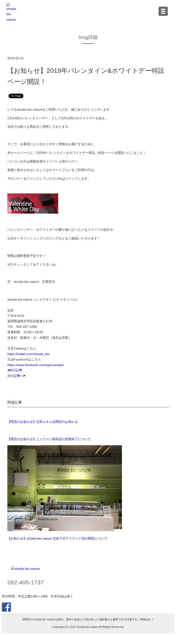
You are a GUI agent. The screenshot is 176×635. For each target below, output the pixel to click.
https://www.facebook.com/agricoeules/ (35, 365)
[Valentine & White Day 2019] (32, 212)
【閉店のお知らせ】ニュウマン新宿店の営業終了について (49, 439)
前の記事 (15, 370)
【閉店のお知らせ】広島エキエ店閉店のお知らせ (42, 421)
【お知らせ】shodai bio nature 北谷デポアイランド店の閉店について (57, 538)
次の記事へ (15, 375)
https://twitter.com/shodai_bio (28, 354)
